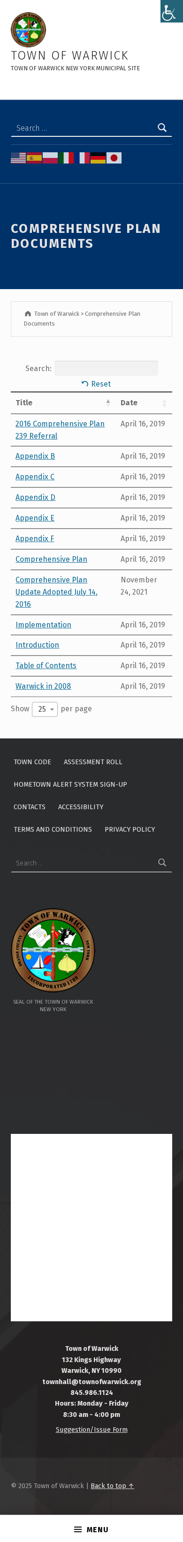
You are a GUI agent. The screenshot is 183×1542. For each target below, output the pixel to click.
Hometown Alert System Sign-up (70, 784)
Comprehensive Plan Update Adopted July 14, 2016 (56, 592)
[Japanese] (114, 157)
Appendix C (34, 476)
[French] (83, 157)
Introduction (37, 645)
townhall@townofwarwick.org (91, 1382)
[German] (99, 157)
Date (129, 402)
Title (23, 402)
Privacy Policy (130, 829)
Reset (101, 384)
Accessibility (80, 807)
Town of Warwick (69, 55)
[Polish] (51, 157)
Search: (38, 368)
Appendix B (35, 456)
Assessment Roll (93, 762)
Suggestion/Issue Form (92, 1429)
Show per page (51, 709)
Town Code (32, 762)
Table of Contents (45, 665)
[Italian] (67, 157)
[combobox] (45, 709)
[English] (19, 157)
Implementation (43, 624)
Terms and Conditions (53, 829)
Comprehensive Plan (51, 559)
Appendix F (34, 538)
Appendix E (34, 518)
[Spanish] (35, 157)
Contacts (30, 807)
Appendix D (35, 497)
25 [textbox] (42, 709)
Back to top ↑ (112, 1486)
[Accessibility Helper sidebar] (171, 11)
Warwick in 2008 (43, 686)
